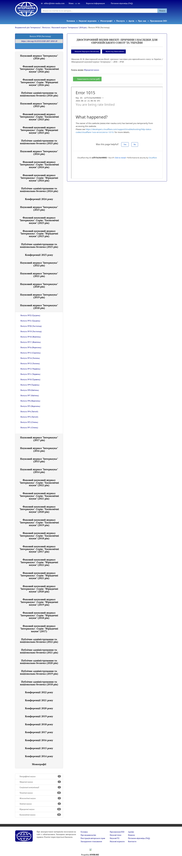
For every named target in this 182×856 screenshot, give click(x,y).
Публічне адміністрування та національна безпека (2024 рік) (39, 190)
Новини (131, 835)
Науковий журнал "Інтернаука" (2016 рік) (39, 449)
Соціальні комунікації (40, 787)
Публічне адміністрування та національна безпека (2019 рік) (39, 672)
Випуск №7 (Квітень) (30, 395)
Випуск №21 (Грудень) (30, 320)
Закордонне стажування (91, 841)
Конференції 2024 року (39, 199)
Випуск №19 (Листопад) (31, 331)
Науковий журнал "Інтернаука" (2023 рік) (39, 208)
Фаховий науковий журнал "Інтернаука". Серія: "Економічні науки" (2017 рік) (39, 549)
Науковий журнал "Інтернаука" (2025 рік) (39, 105)
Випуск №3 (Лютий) (29, 417)
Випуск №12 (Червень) (30, 368)
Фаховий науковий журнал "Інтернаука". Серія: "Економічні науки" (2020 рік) (39, 509)
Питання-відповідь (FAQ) (122, 3)
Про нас (142, 20)
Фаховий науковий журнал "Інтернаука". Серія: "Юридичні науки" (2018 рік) (39, 615)
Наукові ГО (114, 838)
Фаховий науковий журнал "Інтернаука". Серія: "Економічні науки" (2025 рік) (39, 117)
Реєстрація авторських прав (93, 838)
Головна (71, 20)
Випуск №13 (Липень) (30, 363)
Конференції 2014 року (39, 756)
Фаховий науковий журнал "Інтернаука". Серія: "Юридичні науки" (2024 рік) (39, 178)
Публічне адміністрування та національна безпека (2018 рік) (39, 683)
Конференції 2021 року (39, 700)
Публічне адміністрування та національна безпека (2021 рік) (39, 651)
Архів (131, 20)
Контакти (132, 841)
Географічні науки (40, 776)
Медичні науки (40, 782)
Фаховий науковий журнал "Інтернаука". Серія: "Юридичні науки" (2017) (39, 628)
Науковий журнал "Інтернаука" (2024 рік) (39, 153)
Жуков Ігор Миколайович (115, 51)
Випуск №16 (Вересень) (31, 347)
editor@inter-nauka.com (54, 3)
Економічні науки (40, 814)
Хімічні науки (40, 803)
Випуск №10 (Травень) (30, 379)
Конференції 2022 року (39, 692)
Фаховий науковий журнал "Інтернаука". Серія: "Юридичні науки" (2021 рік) (39, 575)
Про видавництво (88, 835)
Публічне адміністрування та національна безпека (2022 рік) (39, 641)
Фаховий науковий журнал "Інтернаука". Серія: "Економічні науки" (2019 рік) (39, 522)
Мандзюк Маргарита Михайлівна (87, 51)
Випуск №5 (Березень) (30, 406)
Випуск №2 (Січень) (29, 422)
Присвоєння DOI (158, 20)
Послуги (120, 20)
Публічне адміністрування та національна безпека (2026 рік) (39, 94)
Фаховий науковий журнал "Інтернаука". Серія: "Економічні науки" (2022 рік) (39, 482)
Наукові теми (115, 835)
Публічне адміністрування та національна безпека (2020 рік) (39, 662)
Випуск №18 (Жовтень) (31, 336)
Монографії (106, 20)
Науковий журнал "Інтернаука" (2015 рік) (39, 460)
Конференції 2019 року (39, 716)
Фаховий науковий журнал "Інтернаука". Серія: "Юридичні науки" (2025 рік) (39, 130)
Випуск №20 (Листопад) (31, 326)
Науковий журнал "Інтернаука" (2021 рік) (39, 275)
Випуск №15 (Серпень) (31, 352)
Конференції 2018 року (39, 724)
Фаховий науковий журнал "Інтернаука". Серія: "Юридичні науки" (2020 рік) (39, 589)
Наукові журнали (88, 20)
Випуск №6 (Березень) (30, 401)
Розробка (90, 854)
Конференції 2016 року (39, 740)
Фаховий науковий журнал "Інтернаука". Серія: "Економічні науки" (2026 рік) (39, 69)
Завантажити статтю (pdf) (88, 79)
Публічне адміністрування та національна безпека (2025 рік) (39, 142)
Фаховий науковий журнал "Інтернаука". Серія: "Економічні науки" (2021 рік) (39, 496)
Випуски (46, 27)
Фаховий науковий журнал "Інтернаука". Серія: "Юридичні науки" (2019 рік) (39, 602)
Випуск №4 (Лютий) (29, 411)
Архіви (131, 832)
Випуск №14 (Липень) (30, 358)
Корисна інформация (95, 3)
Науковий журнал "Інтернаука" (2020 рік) (39, 285)
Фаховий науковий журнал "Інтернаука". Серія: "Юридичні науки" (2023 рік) (39, 233)
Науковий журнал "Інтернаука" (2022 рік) (39, 264)
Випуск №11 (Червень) (30, 374)
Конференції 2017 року (39, 732)
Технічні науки (40, 793)
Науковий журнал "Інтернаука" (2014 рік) (39, 471)
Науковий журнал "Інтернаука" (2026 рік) (39, 57)
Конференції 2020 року (39, 708)
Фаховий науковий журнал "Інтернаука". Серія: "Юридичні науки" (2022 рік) (39, 562)
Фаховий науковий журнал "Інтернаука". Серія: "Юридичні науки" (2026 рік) (39, 82)
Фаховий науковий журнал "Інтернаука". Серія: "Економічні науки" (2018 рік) (39, 535)
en (79, 3)
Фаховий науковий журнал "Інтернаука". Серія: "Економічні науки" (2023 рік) (39, 220)
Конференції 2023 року (39, 254)
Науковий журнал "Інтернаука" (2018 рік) (69, 27)
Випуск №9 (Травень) (30, 384)
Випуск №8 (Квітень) (30, 390)
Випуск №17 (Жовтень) (31, 342)
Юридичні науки (40, 809)
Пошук (162, 10)
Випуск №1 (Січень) (29, 427)
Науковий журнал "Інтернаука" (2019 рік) (39, 296)
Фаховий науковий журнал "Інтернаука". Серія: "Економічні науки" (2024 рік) (39, 164)
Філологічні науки (40, 798)
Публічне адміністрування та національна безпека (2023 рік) (39, 245)
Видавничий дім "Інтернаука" (28, 27)
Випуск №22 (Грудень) (30, 315)
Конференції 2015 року (39, 748)
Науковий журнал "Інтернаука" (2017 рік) (39, 439)
